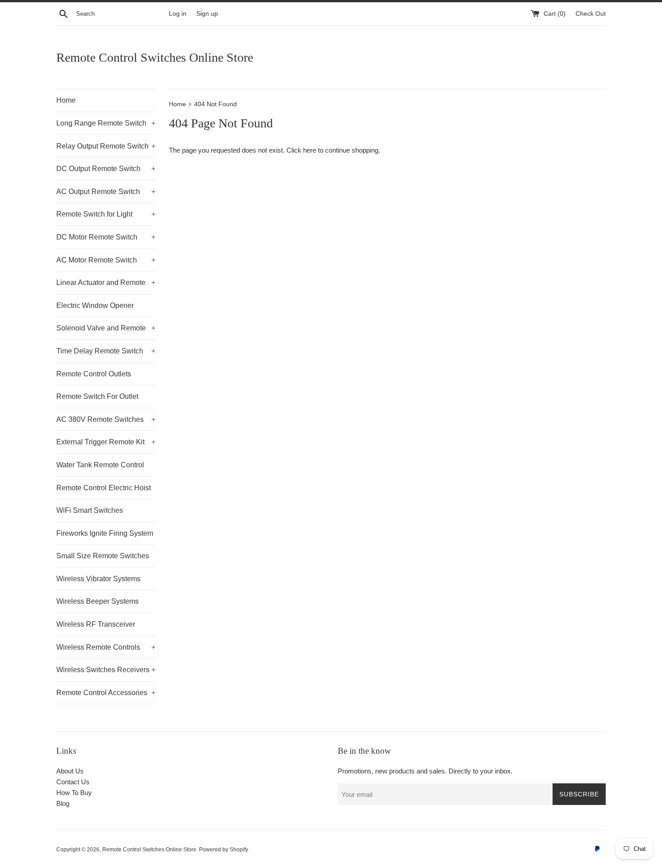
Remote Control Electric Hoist (103, 488)
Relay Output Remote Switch (105, 146)
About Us (70, 771)
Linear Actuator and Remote (105, 282)
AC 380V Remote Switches (105, 419)
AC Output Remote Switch (105, 191)
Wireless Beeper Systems (97, 601)
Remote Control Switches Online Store (154, 57)
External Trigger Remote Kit (105, 442)
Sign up (207, 13)
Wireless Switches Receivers (105, 670)
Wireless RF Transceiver (95, 624)
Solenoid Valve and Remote (105, 328)
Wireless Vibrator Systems (98, 579)
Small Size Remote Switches (102, 556)
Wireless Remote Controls (105, 647)
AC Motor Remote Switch (105, 260)
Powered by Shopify (223, 849)
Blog (62, 803)
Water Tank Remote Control (100, 465)
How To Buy (74, 792)
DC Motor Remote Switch (105, 237)
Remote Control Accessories (105, 692)
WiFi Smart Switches (89, 510)
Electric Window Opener (95, 305)
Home (66, 100)
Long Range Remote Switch (105, 123)
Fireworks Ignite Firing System (104, 533)
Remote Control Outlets (93, 374)
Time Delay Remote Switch (105, 351)
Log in (177, 13)
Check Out (591, 13)
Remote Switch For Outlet (97, 396)
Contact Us (73, 782)
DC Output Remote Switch (105, 168)
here (309, 150)
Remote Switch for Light (105, 214)
